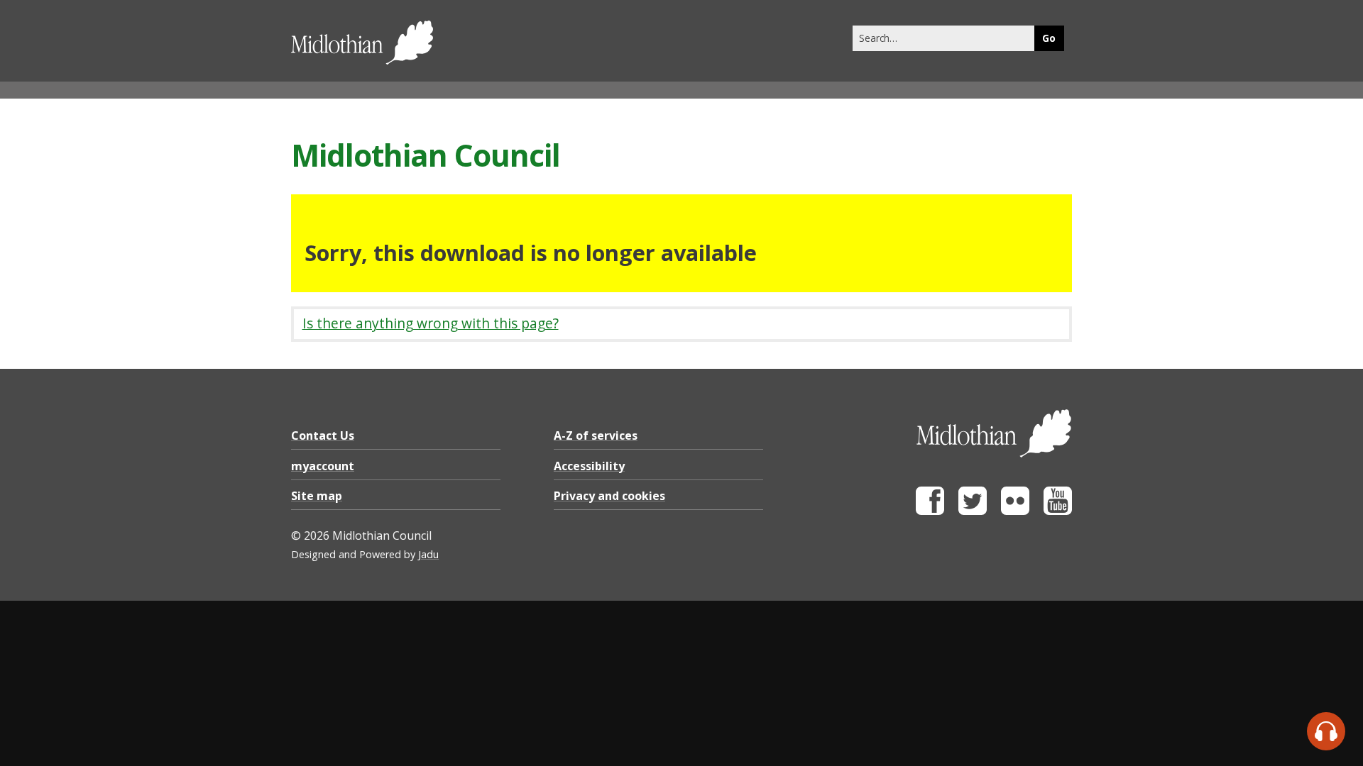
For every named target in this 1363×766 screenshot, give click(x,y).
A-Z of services (595, 435)
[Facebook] (930, 511)
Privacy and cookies (609, 496)
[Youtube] (1058, 511)
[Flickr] (1015, 511)
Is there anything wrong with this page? (430, 323)
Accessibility (589, 466)
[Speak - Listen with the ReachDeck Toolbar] (1326, 731)
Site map (316, 496)
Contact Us (322, 435)
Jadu (428, 554)
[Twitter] (972, 511)
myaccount (322, 466)
